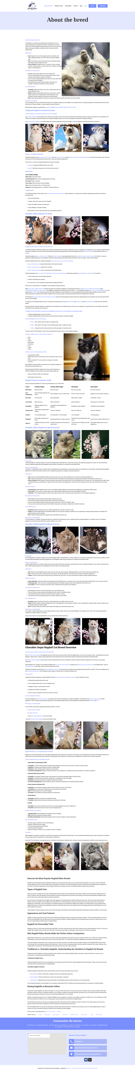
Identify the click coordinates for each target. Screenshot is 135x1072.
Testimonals (84, 1014)
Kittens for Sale (59, 6)
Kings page (47, 1014)
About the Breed (48, 6)
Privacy (85, 1068)
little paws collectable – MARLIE (53, 1011)
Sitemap (77, 1068)
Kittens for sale (74, 1014)
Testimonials (68, 6)
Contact (75, 6)
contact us (65, 1014)
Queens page (56, 1014)
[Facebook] (86, 1059)
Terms (81, 1068)
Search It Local (70, 1068)
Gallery (40, 1014)
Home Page (99, 1014)
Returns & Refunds (92, 1068)
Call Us (92, 6)
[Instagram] (90, 1059)
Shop (81, 6)
